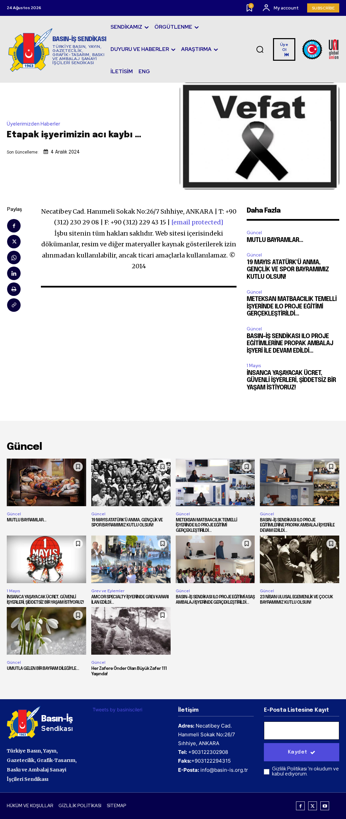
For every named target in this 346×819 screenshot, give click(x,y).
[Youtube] (324, 805)
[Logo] (320, 49)
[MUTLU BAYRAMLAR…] (46, 482)
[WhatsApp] (14, 257)
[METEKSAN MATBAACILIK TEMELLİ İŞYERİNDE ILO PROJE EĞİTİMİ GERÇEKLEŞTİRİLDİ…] (215, 482)
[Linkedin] (14, 273)
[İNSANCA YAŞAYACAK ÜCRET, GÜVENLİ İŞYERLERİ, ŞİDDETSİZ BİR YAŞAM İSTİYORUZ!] (46, 559)
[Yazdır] (14, 289)
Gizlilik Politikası (290, 768)
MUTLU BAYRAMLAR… (275, 240)
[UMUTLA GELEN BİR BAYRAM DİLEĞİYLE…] (46, 631)
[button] (260, 49)
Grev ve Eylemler (107, 591)
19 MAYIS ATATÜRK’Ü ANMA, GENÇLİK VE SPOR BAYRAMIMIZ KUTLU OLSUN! (288, 270)
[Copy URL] (14, 305)
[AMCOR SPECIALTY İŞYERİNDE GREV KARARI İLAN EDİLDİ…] (131, 559)
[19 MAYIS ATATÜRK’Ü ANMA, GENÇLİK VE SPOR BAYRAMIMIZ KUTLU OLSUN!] (131, 482)
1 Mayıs (254, 365)
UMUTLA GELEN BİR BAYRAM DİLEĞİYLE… (43, 668)
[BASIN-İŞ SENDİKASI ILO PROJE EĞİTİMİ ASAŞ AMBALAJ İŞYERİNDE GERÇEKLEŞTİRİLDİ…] (215, 559)
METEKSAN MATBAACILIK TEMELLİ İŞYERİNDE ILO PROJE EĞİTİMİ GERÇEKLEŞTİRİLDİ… (292, 306)
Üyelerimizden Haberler (33, 124)
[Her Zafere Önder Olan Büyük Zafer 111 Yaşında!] (131, 631)
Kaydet (297, 752)
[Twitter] (14, 241)
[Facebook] (14, 226)
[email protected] (197, 222)
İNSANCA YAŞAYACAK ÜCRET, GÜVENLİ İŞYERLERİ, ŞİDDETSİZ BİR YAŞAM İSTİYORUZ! (291, 380)
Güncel (254, 233)
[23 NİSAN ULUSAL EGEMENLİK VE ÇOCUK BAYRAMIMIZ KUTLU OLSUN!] (299, 559)
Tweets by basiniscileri (117, 709)
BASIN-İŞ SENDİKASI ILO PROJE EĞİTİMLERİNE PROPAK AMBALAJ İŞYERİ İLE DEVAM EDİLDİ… (290, 343)
